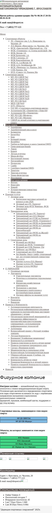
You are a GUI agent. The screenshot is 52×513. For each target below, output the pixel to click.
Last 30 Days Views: (14, 504)
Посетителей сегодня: (15, 497)
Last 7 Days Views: (13, 502)
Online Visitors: (12, 495)
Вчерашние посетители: (16, 500)
